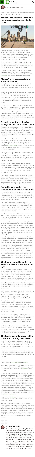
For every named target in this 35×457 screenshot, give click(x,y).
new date (26, 64)
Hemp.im (3, 12)
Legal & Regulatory (11, 12)
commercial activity (12, 145)
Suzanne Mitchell (11, 7)
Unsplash (25, 362)
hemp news (4, 75)
